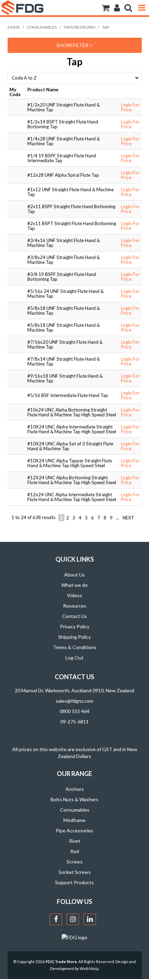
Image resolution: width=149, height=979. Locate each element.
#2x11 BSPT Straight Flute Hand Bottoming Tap (71, 226)
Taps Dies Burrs (79, 27)
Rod (74, 851)
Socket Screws (75, 872)
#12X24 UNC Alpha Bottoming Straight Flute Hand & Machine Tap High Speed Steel (71, 480)
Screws (74, 862)
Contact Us (74, 616)
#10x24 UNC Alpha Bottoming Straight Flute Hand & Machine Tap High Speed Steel (71, 412)
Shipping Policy (74, 637)
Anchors (74, 789)
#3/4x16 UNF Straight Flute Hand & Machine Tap (63, 243)
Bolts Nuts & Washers (74, 799)
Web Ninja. (89, 968)
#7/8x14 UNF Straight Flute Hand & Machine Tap (63, 361)
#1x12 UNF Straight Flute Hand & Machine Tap (70, 192)
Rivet (74, 841)
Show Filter (72, 45)
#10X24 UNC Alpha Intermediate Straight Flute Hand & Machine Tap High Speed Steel (71, 429)
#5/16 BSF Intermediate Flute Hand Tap (67, 395)
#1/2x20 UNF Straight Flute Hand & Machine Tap (63, 107)
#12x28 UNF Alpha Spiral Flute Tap (63, 175)
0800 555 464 (74, 711)
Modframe (74, 820)
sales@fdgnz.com (74, 701)
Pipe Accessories (74, 830)
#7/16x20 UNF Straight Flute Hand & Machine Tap (65, 344)
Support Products (74, 882)
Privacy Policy (74, 626)
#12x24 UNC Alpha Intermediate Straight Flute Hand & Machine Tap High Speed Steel (71, 497)
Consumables (42, 27)
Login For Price (130, 107)
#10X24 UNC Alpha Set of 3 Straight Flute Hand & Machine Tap (70, 446)
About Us (74, 575)
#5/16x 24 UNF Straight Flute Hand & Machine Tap (65, 293)
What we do (74, 585)
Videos (74, 595)
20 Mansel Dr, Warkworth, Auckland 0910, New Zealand (74, 690)
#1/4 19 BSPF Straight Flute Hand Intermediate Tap (61, 158)
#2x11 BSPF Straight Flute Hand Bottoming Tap (71, 209)
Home (14, 27)
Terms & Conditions (74, 647)
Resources (74, 606)
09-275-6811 (74, 721)
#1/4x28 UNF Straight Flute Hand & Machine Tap (63, 141)
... (117, 517)
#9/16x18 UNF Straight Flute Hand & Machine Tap (65, 378)
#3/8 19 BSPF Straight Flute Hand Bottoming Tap (61, 276)
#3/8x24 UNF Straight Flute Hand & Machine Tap (63, 260)
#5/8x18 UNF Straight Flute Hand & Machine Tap (63, 310)
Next (128, 517)
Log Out (74, 658)
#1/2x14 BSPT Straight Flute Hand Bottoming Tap (62, 124)
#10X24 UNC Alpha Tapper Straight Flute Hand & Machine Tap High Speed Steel (69, 463)
